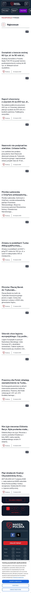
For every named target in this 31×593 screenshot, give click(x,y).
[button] (15, 500)
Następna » (15, 512)
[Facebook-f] (13, 535)
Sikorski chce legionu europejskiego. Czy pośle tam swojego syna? (14, 336)
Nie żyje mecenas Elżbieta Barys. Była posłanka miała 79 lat (15, 429)
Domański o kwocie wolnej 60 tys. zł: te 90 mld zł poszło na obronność (15, 55)
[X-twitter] (18, 535)
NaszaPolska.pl (7, 18)
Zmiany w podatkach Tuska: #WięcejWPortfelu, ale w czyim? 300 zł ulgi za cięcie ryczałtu (15, 247)
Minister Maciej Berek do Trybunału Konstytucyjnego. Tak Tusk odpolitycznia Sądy (15, 291)
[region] (15, 576)
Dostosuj (15, 585)
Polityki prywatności (18, 577)
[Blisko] (29, 561)
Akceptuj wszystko (15, 581)
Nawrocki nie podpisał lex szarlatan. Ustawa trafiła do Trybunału (14, 148)
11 (23, 508)
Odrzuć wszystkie (15, 589)
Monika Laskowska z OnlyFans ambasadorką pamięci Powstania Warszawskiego (14, 196)
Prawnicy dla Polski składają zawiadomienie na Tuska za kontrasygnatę (15, 383)
